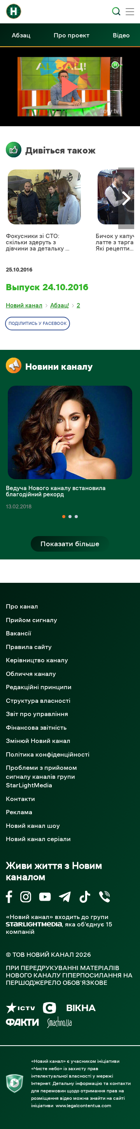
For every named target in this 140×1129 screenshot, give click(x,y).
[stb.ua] (49, 1009)
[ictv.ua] (20, 1009)
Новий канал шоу (33, 825)
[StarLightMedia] (34, 924)
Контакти (20, 799)
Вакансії (18, 633)
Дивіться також (60, 150)
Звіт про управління (37, 714)
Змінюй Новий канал (38, 740)
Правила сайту (29, 647)
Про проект (71, 35)
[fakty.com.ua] (22, 1023)
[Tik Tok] (85, 898)
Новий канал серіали (38, 839)
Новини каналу (59, 366)
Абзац (21, 35)
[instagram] (25, 898)
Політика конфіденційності (47, 754)
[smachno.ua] (59, 1023)
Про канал (22, 606)
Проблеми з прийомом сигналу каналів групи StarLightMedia (41, 776)
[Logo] (13, 11)
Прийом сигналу (31, 620)
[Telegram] (65, 898)
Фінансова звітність (36, 727)
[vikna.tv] (80, 1009)
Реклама (19, 812)
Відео (121, 35)
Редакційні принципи (39, 687)
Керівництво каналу (37, 660)
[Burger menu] (130, 12)
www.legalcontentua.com (83, 1105)
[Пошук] (116, 11)
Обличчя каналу (31, 673)
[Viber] (104, 898)
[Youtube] (45, 898)
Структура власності (38, 700)
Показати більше (70, 543)
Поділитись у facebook (37, 323)
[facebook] (9, 898)
